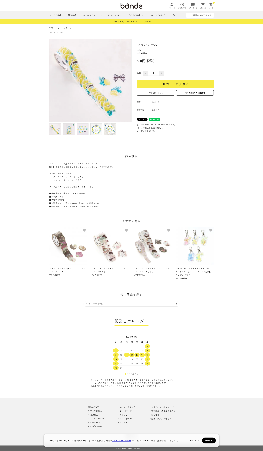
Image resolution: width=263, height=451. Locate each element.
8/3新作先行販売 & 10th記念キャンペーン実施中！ (131, 21)
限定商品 (72, 15)
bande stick (113, 15)
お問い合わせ (155, 93)
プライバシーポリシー (161, 407)
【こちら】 (80, 176)
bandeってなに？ (157, 15)
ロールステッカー (91, 15)
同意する (208, 440)
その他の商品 (134, 15)
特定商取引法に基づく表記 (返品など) (156, 124)
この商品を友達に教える (150, 127)
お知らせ (124, 414)
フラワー (59, 32)
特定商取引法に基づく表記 (163, 411)
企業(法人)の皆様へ (200, 15)
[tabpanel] (90, 80)
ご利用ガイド (126, 411)
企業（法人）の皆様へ (161, 418)
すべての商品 (55, 15)
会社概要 (155, 414)
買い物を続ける (146, 131)
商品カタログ (126, 422)
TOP (50, 32)
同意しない (194, 440)
